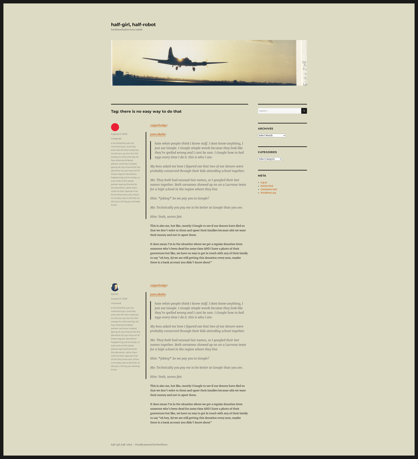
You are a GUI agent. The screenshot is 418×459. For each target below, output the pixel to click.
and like (131, 146)
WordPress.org (268, 192)
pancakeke (158, 134)
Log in (264, 182)
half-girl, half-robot (133, 24)
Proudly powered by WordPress (151, 444)
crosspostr (116, 138)
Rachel (114, 294)
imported (116, 303)
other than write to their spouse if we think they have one (124, 191)
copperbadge (158, 125)
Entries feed (267, 186)
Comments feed (269, 189)
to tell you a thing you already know (125, 201)
